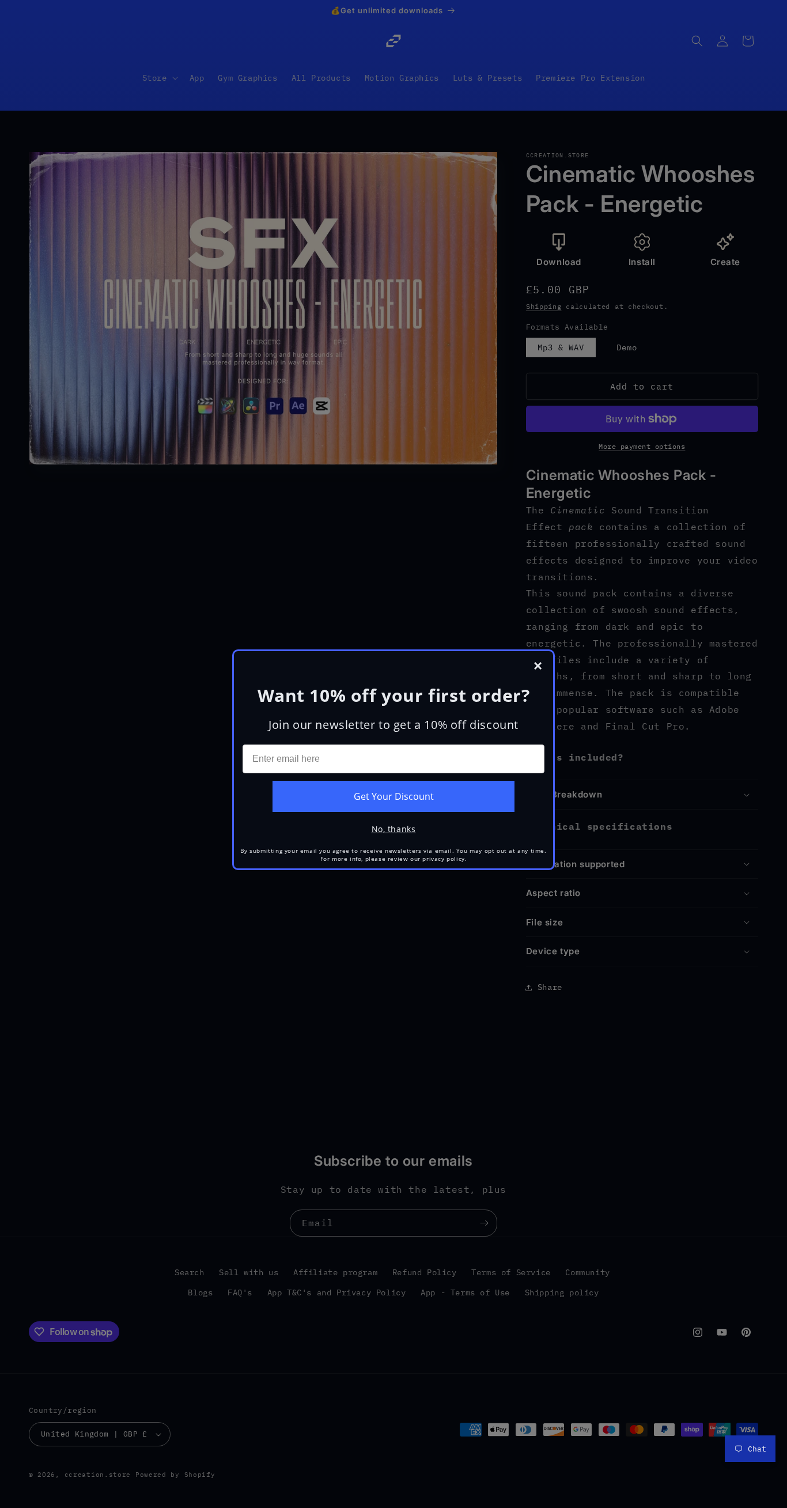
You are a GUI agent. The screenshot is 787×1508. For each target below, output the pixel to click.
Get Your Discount (394, 796)
